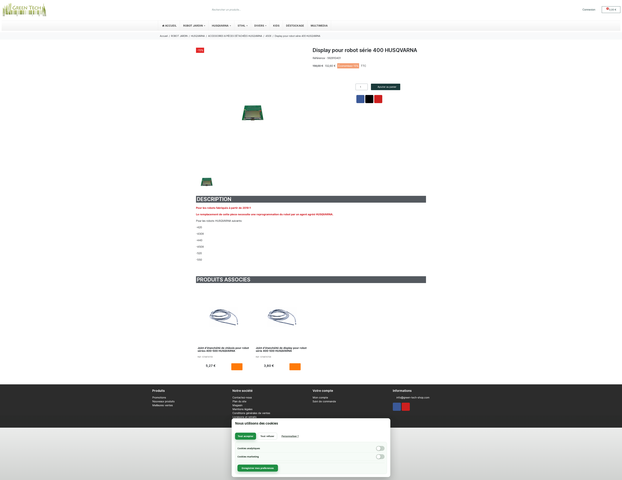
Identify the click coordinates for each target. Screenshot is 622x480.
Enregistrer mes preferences (258, 468)
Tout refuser (267, 436)
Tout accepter (245, 436)
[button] (611, 9)
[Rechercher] (409, 10)
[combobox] (304, 10)
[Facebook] (397, 407)
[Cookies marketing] (380, 456)
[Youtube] (406, 407)
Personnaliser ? (290, 436)
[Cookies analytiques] (380, 448)
